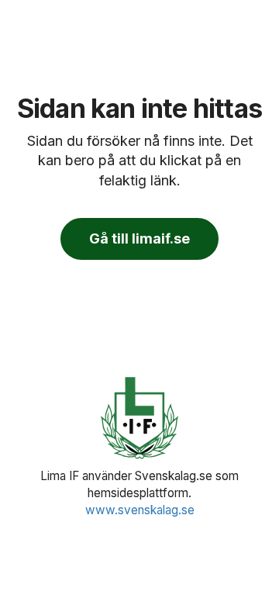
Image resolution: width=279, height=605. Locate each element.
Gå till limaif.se (139, 238)
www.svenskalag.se (140, 510)
